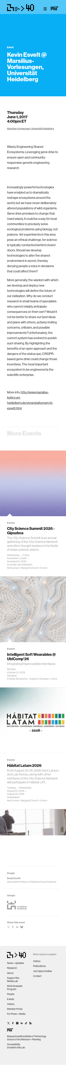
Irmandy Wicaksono (17, 678)
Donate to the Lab (16, 1047)
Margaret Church (29, 567)
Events (10, 999)
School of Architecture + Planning (24, 1039)
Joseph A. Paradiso (39, 678)
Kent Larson (13, 567)
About (10, 973)
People (10, 994)
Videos (10, 1004)
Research (12, 968)
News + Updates (15, 963)
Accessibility (13, 1044)
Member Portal (14, 1009)
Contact (37, 976)
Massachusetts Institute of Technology (26, 1036)
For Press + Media (16, 1013)
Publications (39, 966)
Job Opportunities (42, 971)
